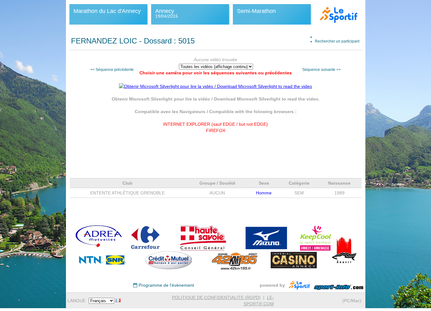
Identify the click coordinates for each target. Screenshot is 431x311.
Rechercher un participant (337, 41)
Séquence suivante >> (321, 69)
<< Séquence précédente (112, 69)
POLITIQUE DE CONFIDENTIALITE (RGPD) (216, 297)
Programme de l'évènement (165, 285)
